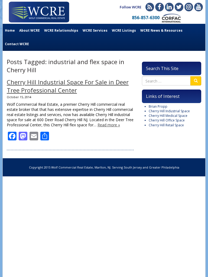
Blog (149, 7)
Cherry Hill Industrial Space (169, 111)
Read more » (109, 124)
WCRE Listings (124, 30)
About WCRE (29, 30)
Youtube (198, 7)
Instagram (188, 7)
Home (10, 30)
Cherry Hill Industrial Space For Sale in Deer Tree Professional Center (68, 86)
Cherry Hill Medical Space (168, 115)
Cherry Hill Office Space (167, 120)
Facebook (159, 7)
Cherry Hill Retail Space (166, 125)
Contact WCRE (17, 44)
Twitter (179, 7)
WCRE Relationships (61, 30)
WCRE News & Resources (161, 30)
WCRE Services (95, 30)
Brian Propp (158, 106)
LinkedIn (169, 7)
